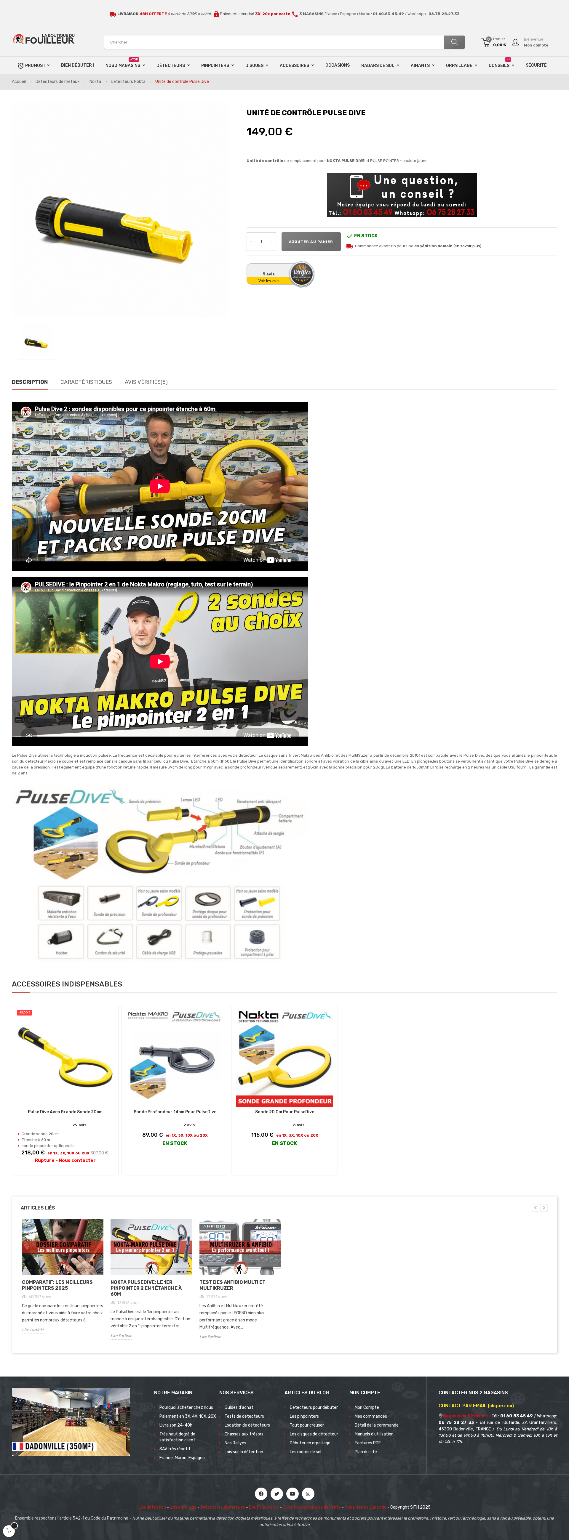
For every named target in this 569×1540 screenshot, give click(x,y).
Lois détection (152, 1507)
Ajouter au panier (311, 242)
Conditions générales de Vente (312, 1507)
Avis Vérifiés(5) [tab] (146, 382)
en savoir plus (467, 246)
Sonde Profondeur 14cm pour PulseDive (175, 1112)
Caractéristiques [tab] (86, 382)
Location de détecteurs (247, 1425)
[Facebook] (261, 1494)
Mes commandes (371, 1416)
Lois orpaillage (183, 1507)
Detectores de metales (222, 1507)
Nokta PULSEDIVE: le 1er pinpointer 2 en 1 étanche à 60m (146, 1288)
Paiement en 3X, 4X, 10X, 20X (187, 1416)
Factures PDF (368, 1443)
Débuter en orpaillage (310, 1443)
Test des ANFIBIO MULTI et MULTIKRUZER (232, 1285)
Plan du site (366, 1451)
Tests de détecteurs (244, 1416)
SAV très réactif (175, 1448)
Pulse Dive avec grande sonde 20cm (65, 1112)
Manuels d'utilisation (374, 1434)
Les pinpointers (304, 1416)
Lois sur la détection (244, 1451)
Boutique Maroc (264, 1507)
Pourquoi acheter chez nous (186, 1407)
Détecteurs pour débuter (314, 1407)
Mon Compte (367, 1407)
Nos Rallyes (235, 1443)
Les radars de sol (305, 1451)
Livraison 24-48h (175, 1425)
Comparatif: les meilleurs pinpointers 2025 (57, 1285)
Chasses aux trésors (244, 1434)
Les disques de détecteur (314, 1434)
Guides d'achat (239, 1407)
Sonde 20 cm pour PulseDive (284, 1112)
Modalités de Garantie (365, 1507)
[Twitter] (277, 1494)
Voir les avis (268, 281)
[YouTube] (292, 1494)
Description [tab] (30, 382)
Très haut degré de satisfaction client (177, 1437)
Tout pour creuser (307, 1425)
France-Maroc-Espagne (182, 1457)
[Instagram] (308, 1494)
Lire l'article (33, 1329)
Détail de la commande (377, 1425)
